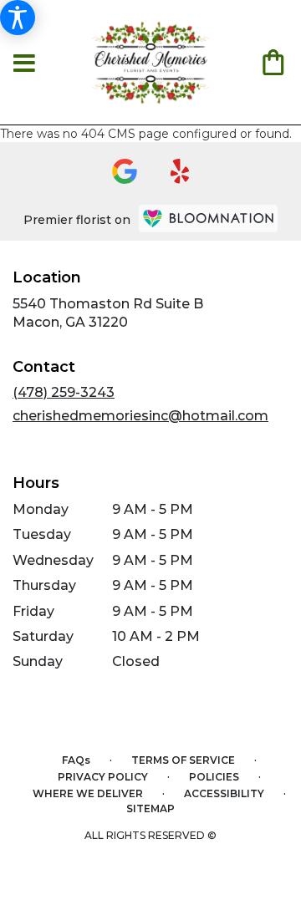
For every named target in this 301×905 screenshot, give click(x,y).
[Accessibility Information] (17, 17)
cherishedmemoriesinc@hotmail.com (140, 416)
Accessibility (224, 793)
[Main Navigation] (24, 64)
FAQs (76, 760)
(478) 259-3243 (64, 392)
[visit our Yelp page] (180, 171)
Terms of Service (183, 760)
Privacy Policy (103, 776)
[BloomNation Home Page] (208, 218)
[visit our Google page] (124, 171)
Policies (214, 776)
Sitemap (150, 808)
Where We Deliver (88, 793)
